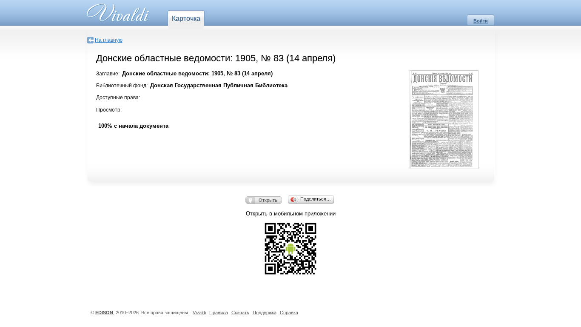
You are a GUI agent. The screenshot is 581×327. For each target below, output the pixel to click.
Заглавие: (108, 74)
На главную (108, 40)
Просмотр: (109, 110)
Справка (289, 312)
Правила (218, 312)
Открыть (268, 200)
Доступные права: (118, 97)
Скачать (240, 312)
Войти (480, 20)
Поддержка (264, 312)
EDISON (104, 312)
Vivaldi (199, 312)
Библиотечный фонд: (122, 86)
